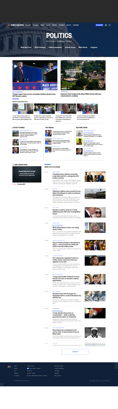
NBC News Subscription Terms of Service (37, 375)
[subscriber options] (106, 25)
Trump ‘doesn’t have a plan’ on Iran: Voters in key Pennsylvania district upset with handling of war (22, 117)
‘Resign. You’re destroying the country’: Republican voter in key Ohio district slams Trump (43, 117)
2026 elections (40, 47)
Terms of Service (31, 373)
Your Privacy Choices (35, 368)
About (15, 366)
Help (15, 370)
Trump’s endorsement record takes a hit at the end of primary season (92, 154)
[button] (48, 25)
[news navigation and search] (110, 25)
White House (83, 47)
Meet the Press (26, 47)
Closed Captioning (59, 368)
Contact (16, 368)
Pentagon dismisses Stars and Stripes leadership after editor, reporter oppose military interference (29, 134)
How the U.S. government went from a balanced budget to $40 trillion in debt (61, 141)
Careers (16, 373)
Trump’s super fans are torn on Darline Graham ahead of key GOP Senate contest (34, 95)
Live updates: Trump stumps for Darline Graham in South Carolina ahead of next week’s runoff (29, 150)
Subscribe (57, 370)
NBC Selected (58, 375)
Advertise (57, 373)
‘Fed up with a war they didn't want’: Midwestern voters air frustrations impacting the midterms (63, 118)
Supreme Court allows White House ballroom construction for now (61, 150)
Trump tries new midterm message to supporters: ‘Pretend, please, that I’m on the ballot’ (30, 142)
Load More (75, 351)
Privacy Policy (30, 366)
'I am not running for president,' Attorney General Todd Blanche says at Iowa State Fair (86, 117)
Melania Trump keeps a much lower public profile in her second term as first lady (93, 144)
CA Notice (29, 370)
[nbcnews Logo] (9, 366)
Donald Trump (70, 47)
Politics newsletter (55, 47)
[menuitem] (28, 25)
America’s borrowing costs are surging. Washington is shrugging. (92, 135)
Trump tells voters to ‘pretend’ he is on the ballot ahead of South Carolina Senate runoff (62, 133)
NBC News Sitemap (59, 366)
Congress (94, 47)
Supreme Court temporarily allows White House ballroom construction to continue (81, 95)
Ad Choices (16, 375)
